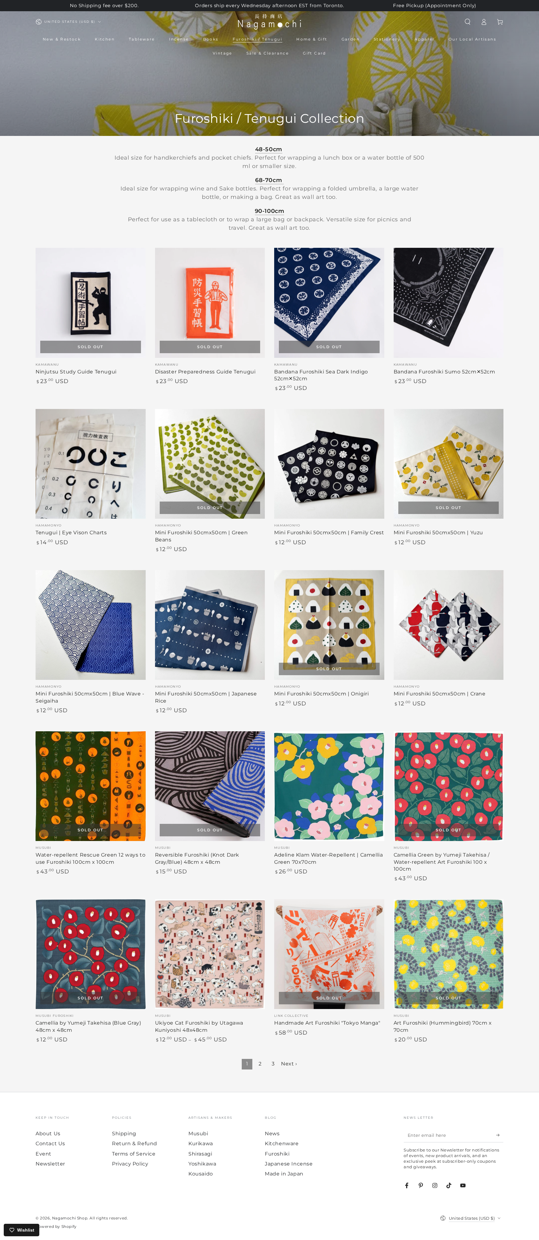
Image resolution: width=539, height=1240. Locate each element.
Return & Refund (134, 1143)
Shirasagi (200, 1154)
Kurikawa (200, 1143)
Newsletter (50, 1164)
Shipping (124, 1134)
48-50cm (268, 149)
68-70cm (269, 180)
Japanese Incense (289, 1164)
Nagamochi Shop (69, 1218)
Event (43, 1154)
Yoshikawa (202, 1164)
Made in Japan (284, 1174)
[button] (467, 22)
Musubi (198, 1134)
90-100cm (269, 211)
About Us (48, 1134)
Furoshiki (277, 1154)
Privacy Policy (130, 1164)
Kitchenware (282, 1143)
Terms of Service (134, 1154)
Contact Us (50, 1143)
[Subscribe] (499, 1135)
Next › (289, 1064)
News (272, 1134)
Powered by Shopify (56, 1226)
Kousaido (200, 1174)
